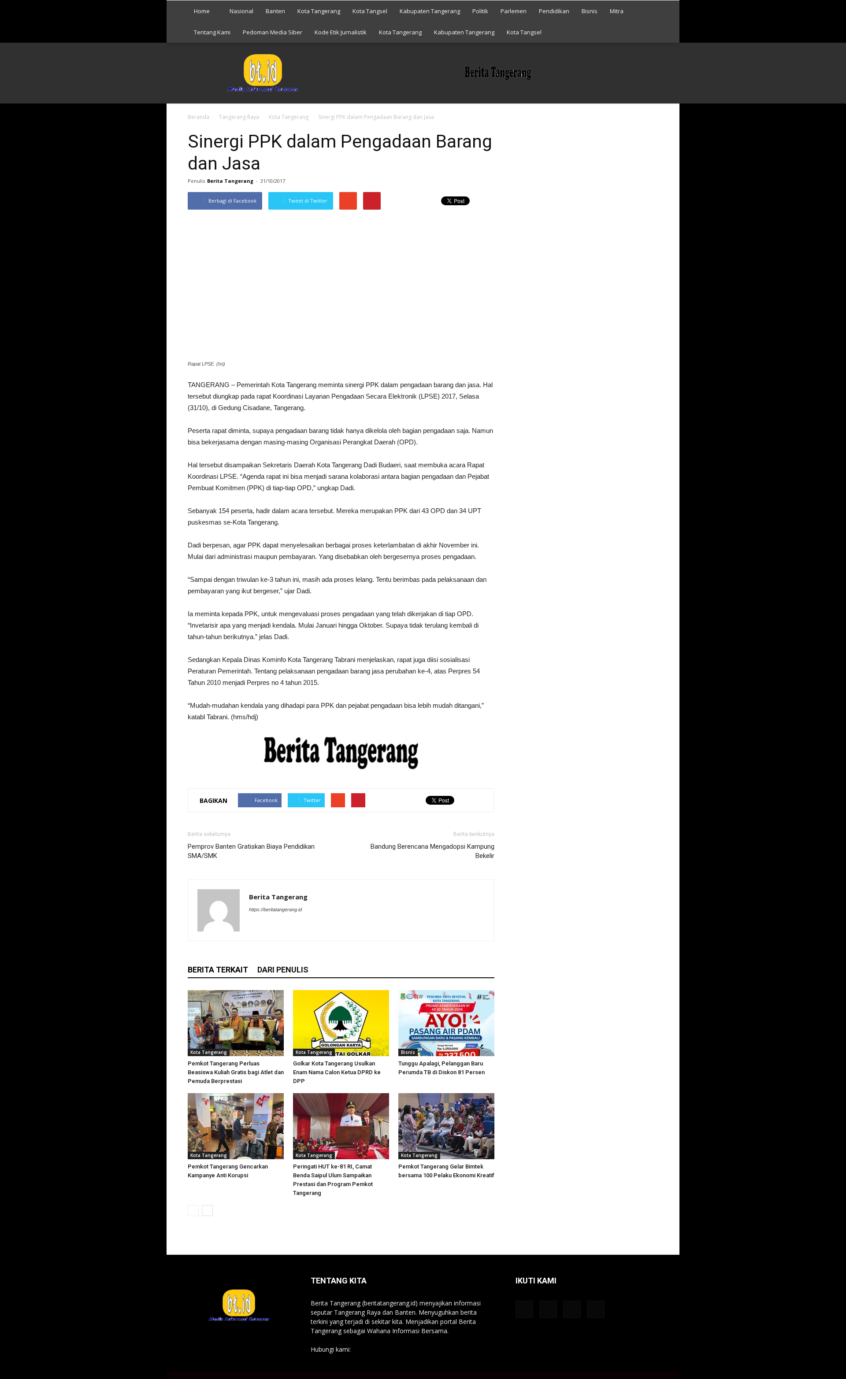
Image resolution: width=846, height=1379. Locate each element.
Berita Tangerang (230, 180)
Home (202, 11)
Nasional (241, 11)
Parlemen (514, 11)
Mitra (616, 11)
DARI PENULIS (282, 969)
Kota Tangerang (318, 11)
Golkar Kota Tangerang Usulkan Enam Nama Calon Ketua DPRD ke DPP (337, 1072)
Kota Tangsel (369, 11)
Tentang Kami (212, 32)
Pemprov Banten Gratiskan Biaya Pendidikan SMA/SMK (251, 851)
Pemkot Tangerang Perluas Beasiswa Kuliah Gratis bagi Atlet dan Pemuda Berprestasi (236, 1072)
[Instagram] (288, 927)
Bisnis (589, 11)
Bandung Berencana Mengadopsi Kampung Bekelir (432, 851)
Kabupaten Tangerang (430, 11)
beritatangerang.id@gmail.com (395, 1349)
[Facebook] (256, 927)
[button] (647, 21)
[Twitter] (304, 927)
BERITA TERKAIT (218, 969)
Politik (480, 11)
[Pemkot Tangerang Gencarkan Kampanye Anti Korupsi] (236, 1126)
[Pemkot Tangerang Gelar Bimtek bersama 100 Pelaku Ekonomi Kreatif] (446, 1126)
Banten (275, 11)
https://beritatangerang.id (275, 909)
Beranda (198, 117)
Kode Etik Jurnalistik (341, 32)
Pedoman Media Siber (272, 32)
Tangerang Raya (239, 117)
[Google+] (272, 927)
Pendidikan (554, 11)
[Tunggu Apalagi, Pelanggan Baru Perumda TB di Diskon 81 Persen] (446, 1023)
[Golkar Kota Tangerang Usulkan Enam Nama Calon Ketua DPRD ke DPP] (341, 1023)
